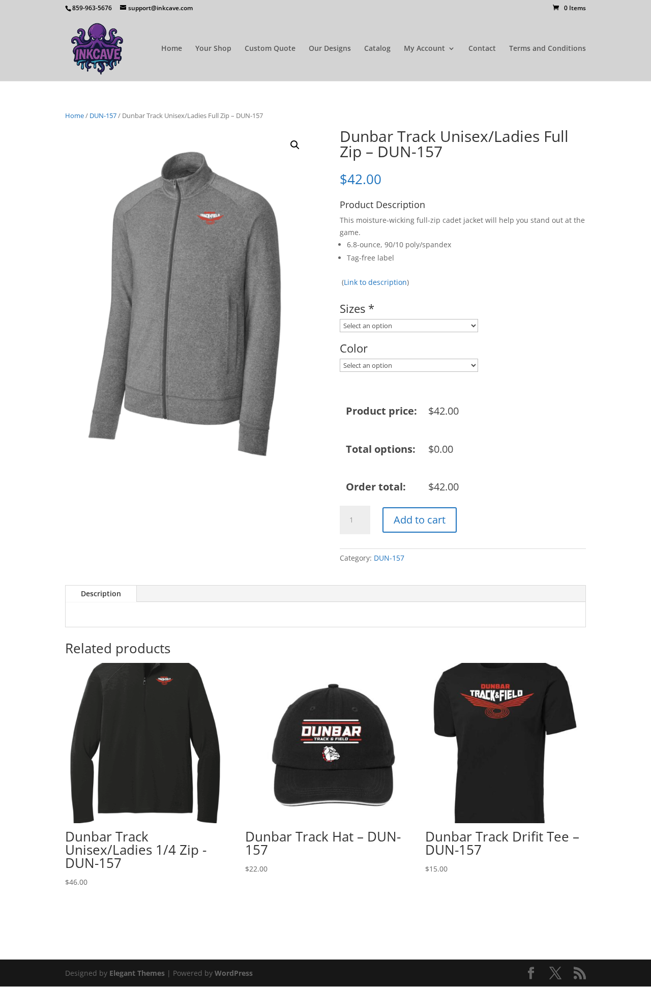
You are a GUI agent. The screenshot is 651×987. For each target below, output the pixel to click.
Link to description (375, 282)
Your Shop (213, 49)
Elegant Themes (137, 973)
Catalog (377, 49)
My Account (424, 49)
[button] (295, 145)
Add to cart (420, 520)
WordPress (234, 973)
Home (171, 49)
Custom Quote (270, 49)
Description (101, 593)
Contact (482, 49)
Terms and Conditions (547, 49)
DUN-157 (103, 115)
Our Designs (330, 49)
